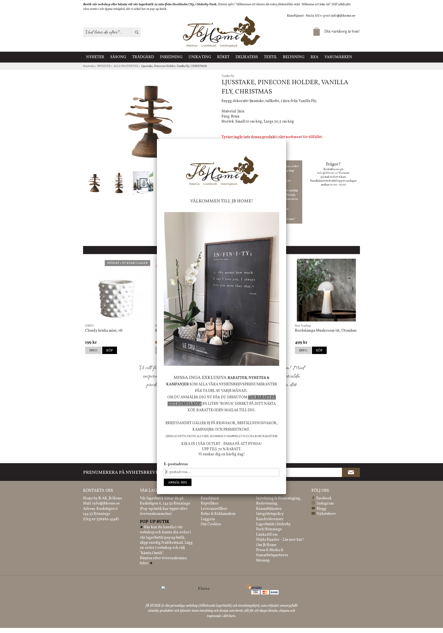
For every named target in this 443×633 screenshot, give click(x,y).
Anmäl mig (177, 482)
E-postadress (176, 464)
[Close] (286, 139)
